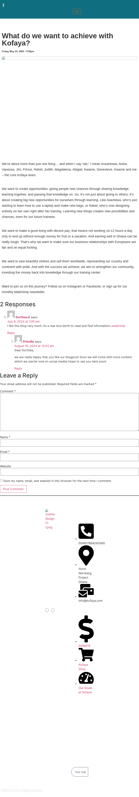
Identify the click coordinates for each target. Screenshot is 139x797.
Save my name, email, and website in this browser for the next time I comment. (57, 480)
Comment (8, 391)
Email (5, 451)
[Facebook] (47, 610)
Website (5, 466)
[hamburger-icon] (77, 11)
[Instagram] (52, 610)
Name (5, 437)
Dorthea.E (23, 317)
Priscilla (28, 341)
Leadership (117, 326)
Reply (11, 333)
